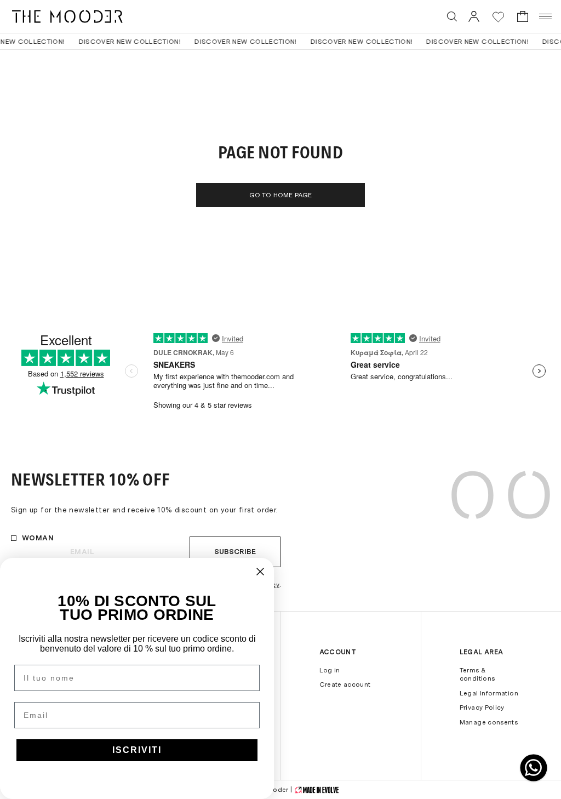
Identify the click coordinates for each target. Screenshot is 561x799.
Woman (38, 538)
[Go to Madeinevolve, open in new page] (317, 790)
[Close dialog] (260, 571)
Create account (345, 684)
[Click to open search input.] (452, 16)
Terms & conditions (477, 674)
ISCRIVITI (137, 750)
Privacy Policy (482, 707)
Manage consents (489, 722)
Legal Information (489, 693)
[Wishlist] (498, 16)
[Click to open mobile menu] (546, 16)
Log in (329, 670)
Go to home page (280, 195)
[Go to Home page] (67, 16)
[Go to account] (474, 16)
